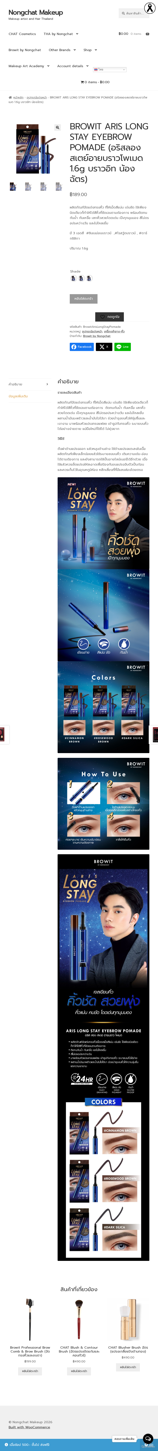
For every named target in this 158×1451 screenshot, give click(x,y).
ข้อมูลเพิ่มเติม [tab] (18, 396)
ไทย (100, 69)
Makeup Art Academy (26, 66)
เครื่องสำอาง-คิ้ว (114, 331)
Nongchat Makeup (36, 12)
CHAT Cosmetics (22, 34)
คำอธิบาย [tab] (15, 384)
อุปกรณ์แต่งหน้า (37, 97)
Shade (75, 271)
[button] (57, 127)
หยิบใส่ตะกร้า (83, 298)
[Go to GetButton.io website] (148, 1446)
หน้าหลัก (18, 97)
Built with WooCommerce (29, 1427)
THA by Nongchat (58, 34)
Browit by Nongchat (25, 50)
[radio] (74, 278)
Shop (88, 50)
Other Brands (59, 50)
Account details (70, 66)
